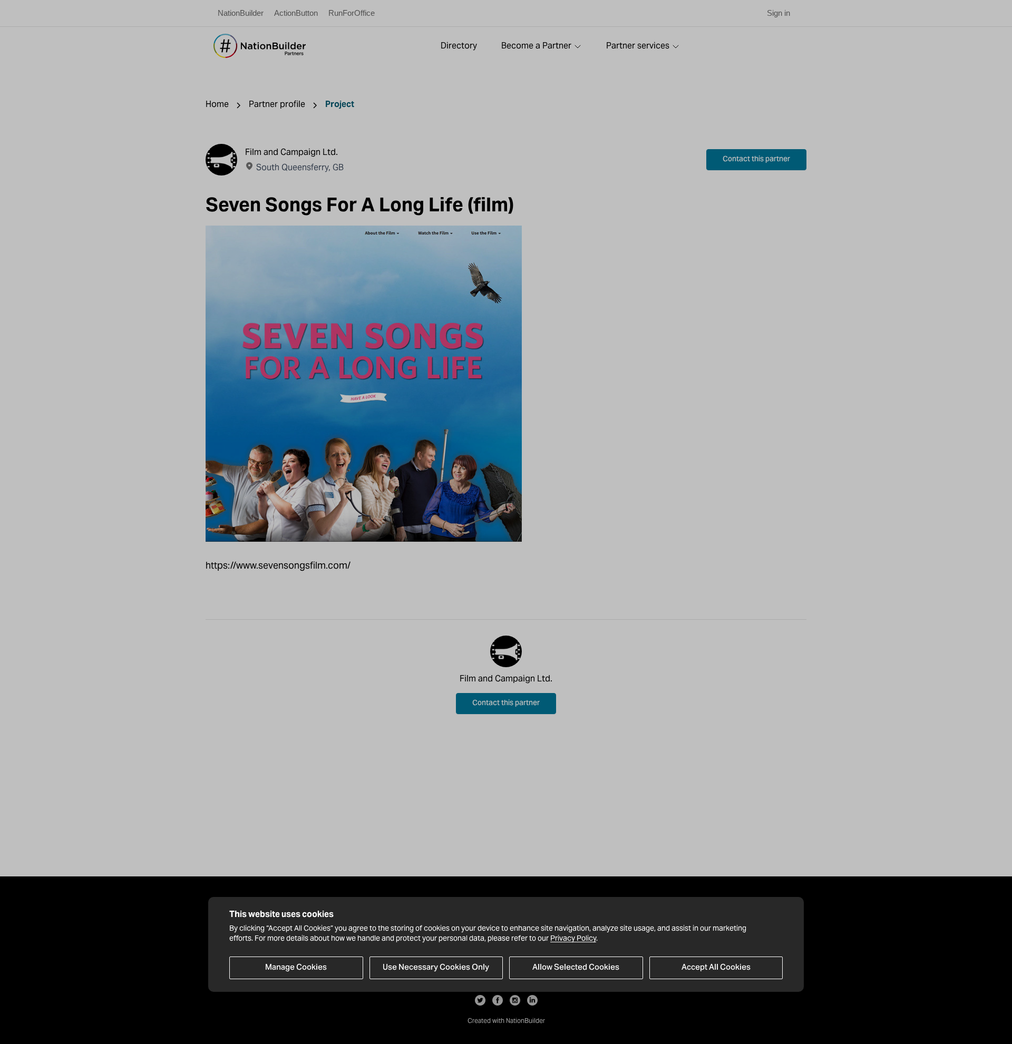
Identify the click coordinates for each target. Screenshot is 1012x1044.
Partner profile (277, 104)
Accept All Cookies (716, 967)
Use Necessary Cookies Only (436, 967)
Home (217, 104)
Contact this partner (756, 160)
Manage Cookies (296, 967)
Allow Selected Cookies (575, 967)
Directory (459, 45)
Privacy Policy (573, 938)
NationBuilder (241, 12)
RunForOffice (351, 12)
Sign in (778, 12)
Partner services (637, 45)
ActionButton (296, 12)
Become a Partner (536, 45)
